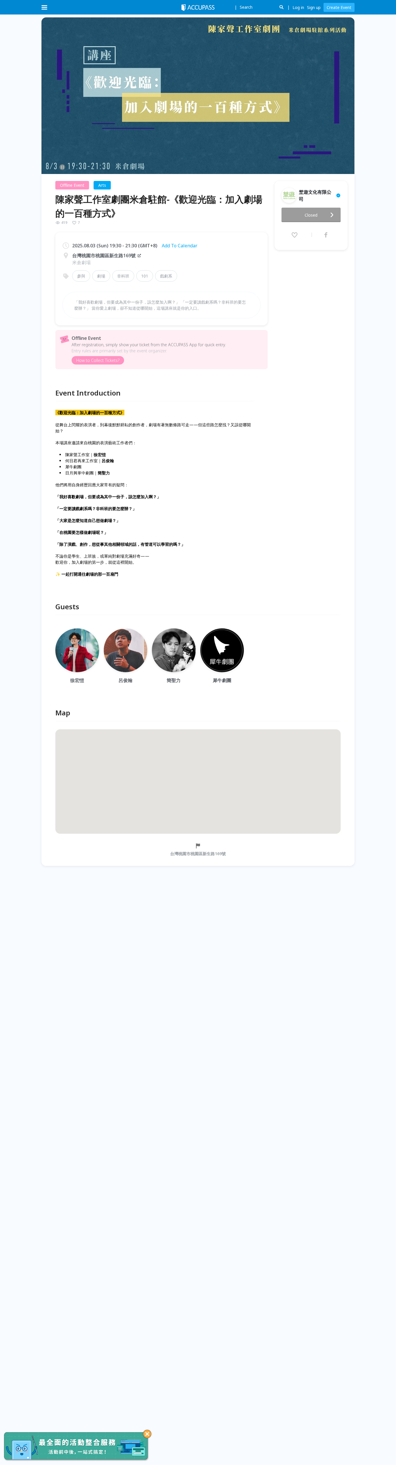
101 (144, 276)
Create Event (339, 7)
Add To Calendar (179, 245)
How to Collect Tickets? (97, 360)
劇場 (101, 276)
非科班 (123, 276)
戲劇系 (166, 276)
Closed (311, 215)
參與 (81, 276)
